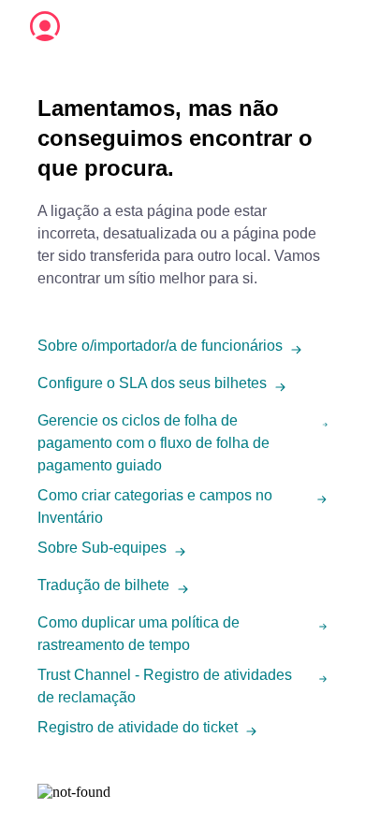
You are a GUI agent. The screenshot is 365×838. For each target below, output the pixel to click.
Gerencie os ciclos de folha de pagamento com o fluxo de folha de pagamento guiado (153, 442)
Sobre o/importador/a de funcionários (160, 346)
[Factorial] (45, 26)
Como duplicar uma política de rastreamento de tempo (138, 633)
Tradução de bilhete (103, 585)
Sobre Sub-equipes (102, 548)
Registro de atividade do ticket (137, 727)
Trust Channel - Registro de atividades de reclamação (164, 686)
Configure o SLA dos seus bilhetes (152, 383)
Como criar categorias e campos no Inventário (154, 506)
